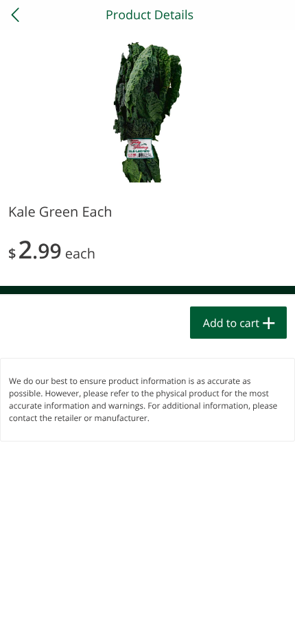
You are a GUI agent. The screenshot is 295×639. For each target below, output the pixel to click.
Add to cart (231, 322)
